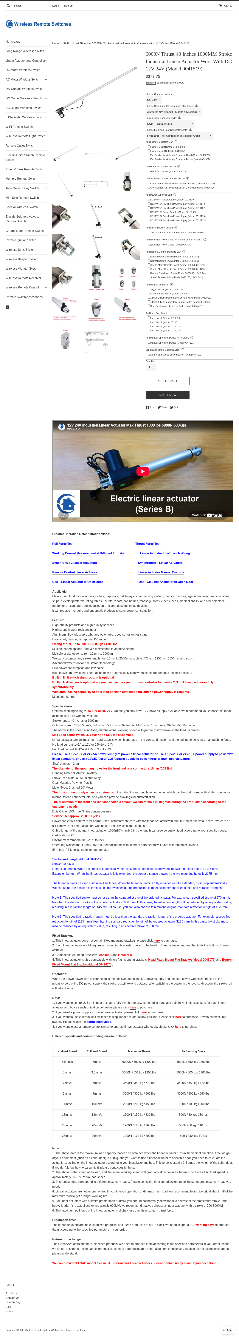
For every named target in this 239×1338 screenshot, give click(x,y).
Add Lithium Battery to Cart (159, 227)
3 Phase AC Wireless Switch (26, 117)
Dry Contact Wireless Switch (26, 88)
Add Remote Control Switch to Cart (163, 252)
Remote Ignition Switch (21, 240)
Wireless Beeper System (22, 259)
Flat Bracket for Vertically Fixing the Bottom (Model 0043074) (180, 159)
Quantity (150, 361)
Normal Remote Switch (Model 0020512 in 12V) (174, 261)
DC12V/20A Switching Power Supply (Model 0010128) (178, 216)
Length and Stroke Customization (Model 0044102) (176, 354)
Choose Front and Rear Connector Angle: (167, 130)
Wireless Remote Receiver (26, 278)
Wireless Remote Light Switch (26, 136)
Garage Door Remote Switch (25, 230)
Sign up (68, 5)
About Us (11, 1293)
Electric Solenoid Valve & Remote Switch (22, 219)
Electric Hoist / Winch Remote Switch (25, 158)
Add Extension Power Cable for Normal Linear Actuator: (174, 239)
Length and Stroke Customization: (163, 350)
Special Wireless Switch (26, 207)
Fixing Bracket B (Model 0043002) (167, 147)
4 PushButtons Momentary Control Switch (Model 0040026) (180, 302)
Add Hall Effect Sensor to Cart (161, 166)
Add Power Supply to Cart (159, 195)
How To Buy (13, 1302)
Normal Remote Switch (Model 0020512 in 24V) (174, 256)
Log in (56, 5)
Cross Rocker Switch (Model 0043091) (170, 293)
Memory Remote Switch (21, 178)
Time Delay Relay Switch (26, 188)
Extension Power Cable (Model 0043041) (171, 244)
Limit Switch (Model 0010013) (165, 330)
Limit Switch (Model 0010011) (165, 322)
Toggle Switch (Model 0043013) (166, 289)
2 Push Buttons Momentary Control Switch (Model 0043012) (180, 297)
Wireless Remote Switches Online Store (45, 1330)
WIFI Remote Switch (19, 126)
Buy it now (167, 394)
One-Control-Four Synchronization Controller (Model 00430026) (182, 187)
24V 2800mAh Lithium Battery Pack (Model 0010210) (177, 232)
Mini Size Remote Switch (22, 197)
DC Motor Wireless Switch (26, 70)
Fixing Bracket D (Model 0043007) (167, 151)
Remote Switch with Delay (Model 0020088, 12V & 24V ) (178, 273)
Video (9, 1311)
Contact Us (12, 1297)
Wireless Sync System (20, 249)
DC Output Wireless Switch (26, 98)
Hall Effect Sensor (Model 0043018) (168, 171)
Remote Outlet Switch (20, 145)
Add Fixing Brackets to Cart (159, 142)
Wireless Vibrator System (22, 268)
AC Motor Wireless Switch (26, 79)
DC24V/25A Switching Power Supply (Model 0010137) (178, 208)
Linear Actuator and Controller (26, 60)
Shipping (151, 82)
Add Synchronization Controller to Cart (165, 178)
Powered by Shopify (76, 1330)
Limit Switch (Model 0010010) (165, 318)
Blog (8, 1306)
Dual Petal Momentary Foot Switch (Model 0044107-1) (177, 306)
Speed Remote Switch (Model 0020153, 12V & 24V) (176, 277)
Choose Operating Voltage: (159, 94)
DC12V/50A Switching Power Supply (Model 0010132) (178, 220)
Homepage (13, 41)
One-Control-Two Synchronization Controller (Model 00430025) (182, 183)
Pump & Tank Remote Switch (25, 169)
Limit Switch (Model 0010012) (165, 326)
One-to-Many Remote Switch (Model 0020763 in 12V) (177, 269)
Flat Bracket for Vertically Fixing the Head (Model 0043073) (180, 155)
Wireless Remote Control (26, 287)
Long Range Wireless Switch (26, 51)
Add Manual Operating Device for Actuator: (167, 337)
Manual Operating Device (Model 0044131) (172, 343)
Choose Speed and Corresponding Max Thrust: (170, 106)
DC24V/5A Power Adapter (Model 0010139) (172, 199)
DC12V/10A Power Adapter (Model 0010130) (173, 212)
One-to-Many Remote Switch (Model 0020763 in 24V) (177, 265)
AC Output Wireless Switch (26, 107)
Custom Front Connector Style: (161, 118)
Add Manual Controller (157, 284)
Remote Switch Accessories (26, 297)
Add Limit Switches (155, 313)
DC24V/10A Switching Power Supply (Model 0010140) (178, 204)
